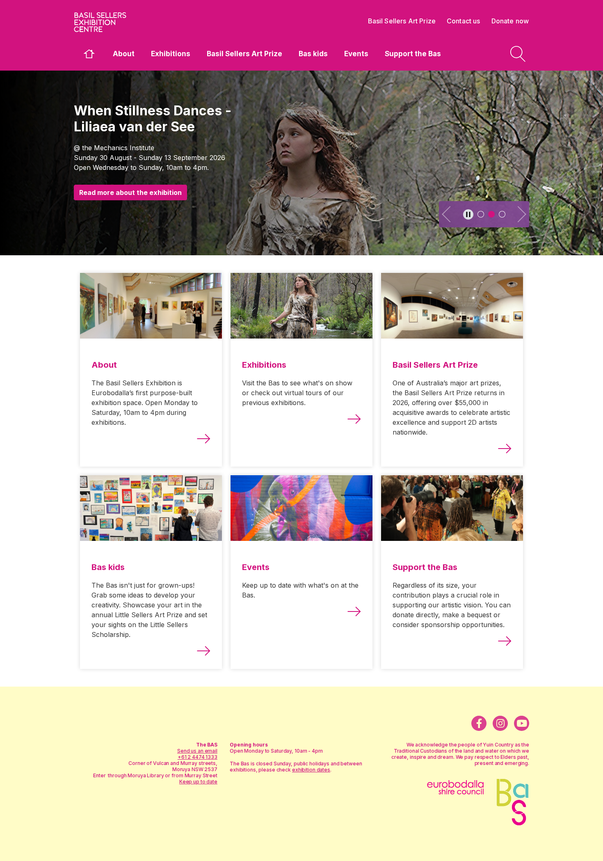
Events (356, 54)
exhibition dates (311, 770)
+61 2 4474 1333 (197, 757)
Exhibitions (170, 54)
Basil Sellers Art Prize (244, 54)
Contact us (463, 21)
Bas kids (313, 54)
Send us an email (197, 751)
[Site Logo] (135, 22)
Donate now (510, 21)
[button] (447, 214)
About (124, 54)
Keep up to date (198, 782)
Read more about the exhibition (130, 192)
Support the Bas (413, 54)
